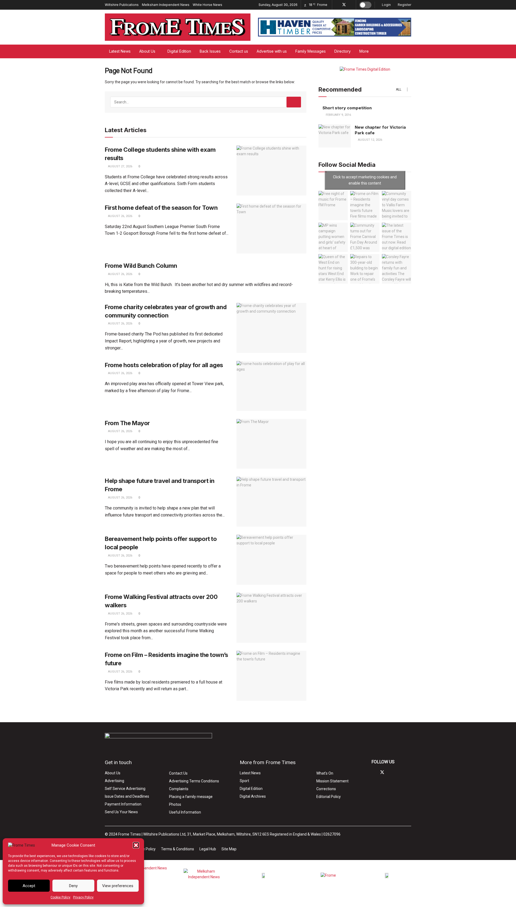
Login (386, 5)
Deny (73, 885)
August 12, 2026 (369, 140)
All (398, 89)
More (364, 51)
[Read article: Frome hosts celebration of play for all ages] (271, 386)
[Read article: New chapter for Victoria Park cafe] (334, 135)
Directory (342, 51)
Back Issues (210, 51)
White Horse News (207, 5)
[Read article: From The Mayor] (271, 444)
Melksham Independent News (165, 5)
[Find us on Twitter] (344, 5)
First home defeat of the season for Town (161, 207)
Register (404, 5)
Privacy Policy (83, 897)
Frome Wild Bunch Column (141, 265)
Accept (29, 885)
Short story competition (347, 107)
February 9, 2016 (338, 115)
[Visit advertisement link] (334, 27)
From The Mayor (127, 423)
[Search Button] (409, 51)
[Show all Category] (407, 89)
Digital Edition (179, 51)
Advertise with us (272, 51)
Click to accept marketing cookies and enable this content (365, 180)
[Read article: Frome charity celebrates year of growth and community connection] (271, 328)
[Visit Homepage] (177, 27)
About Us (147, 51)
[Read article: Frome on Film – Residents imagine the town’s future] (271, 676)
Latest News (120, 51)
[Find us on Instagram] (351, 5)
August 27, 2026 (119, 166)
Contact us (238, 51)
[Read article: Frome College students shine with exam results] (271, 171)
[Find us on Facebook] (336, 5)
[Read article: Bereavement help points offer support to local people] (271, 560)
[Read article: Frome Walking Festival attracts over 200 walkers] (271, 618)
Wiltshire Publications (122, 5)
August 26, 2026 (119, 216)
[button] (136, 845)
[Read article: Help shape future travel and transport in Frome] (271, 502)
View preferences (117, 885)
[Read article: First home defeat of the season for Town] (271, 229)
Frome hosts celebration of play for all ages (164, 365)
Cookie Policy (60, 897)
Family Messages (310, 51)
